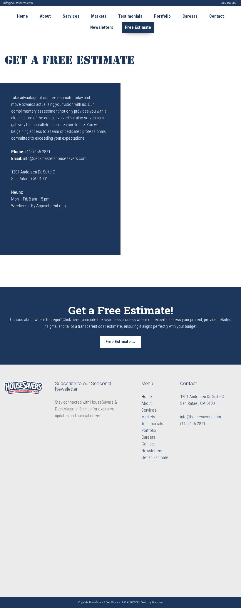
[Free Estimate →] (120, 347)
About (146, 403)
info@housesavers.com (18, 3)
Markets (148, 417)
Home (146, 396)
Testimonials (152, 423)
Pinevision (157, 602)
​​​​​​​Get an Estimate (154, 457)
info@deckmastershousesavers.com (54, 158)
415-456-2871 (229, 3)
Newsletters (151, 450)
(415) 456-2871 (37, 151)
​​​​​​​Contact (148, 444)
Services (148, 410)
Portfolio (148, 430)
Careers (148, 437)
